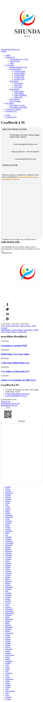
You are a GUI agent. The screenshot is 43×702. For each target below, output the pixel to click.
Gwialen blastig (16, 330)
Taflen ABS (18, 97)
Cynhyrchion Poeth (12, 326)
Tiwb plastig (27, 330)
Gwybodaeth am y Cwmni (19, 59)
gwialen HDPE (19, 73)
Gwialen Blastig (15, 69)
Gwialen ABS (19, 77)
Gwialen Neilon (19, 71)
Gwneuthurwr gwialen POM (14, 345)
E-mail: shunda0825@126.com (16, 396)
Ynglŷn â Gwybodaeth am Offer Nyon (18, 380)
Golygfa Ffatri (15, 61)
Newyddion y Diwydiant (18, 107)
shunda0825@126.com (9, 405)
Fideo (12, 63)
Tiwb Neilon (18, 83)
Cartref (7, 55)
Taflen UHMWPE (20, 95)
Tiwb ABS (18, 85)
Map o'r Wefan (25, 326)
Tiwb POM (18, 87)
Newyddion (9, 103)
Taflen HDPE (19, 93)
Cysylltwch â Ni (11, 111)
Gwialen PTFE (19, 79)
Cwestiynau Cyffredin (13, 109)
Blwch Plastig (14, 99)
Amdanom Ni (10, 57)
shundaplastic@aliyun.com (10, 49)
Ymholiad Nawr (6, 253)
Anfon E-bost (5, 401)
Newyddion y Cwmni (17, 105)
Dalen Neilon (18, 91)
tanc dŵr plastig (15, 101)
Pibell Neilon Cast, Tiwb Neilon (15, 354)
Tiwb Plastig (14, 81)
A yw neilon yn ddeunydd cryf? (15, 371)
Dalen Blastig (14, 89)
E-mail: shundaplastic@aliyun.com (17, 394)
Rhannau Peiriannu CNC (18, 67)
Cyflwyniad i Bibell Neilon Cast (15, 363)
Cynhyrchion (9, 65)
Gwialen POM (19, 75)
